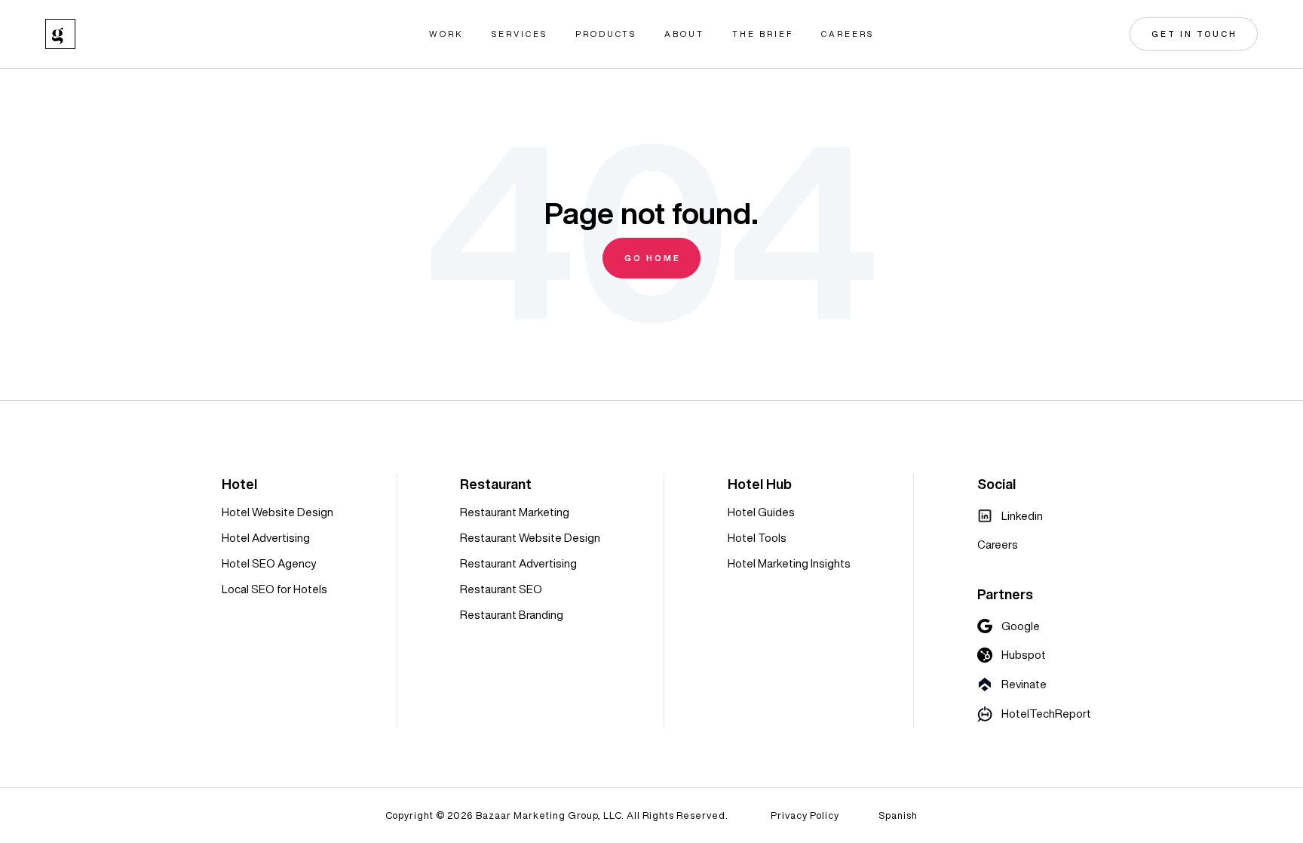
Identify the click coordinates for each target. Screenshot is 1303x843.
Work (446, 34)
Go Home (652, 258)
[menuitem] (1010, 516)
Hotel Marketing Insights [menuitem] (789, 563)
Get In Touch (1194, 34)
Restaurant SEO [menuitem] (501, 589)
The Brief (762, 34)
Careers (847, 34)
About (684, 34)
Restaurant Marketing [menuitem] (514, 512)
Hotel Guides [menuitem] (761, 512)
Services (519, 34)
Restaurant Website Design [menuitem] (530, 538)
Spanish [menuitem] (898, 815)
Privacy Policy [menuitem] (805, 815)
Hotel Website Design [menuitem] (277, 512)
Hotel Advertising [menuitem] (266, 538)
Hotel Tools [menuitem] (757, 538)
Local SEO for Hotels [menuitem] (274, 589)
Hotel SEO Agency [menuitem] (269, 563)
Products (605, 34)
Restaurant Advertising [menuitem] (518, 563)
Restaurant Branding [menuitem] (511, 615)
